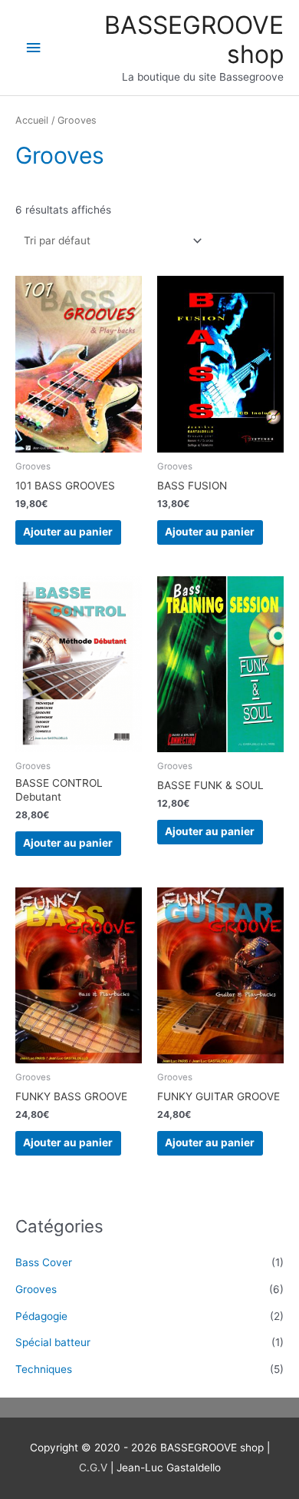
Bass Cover (43, 1262)
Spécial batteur (52, 1342)
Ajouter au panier (68, 532)
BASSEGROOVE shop (194, 39)
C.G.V (94, 1467)
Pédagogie (41, 1316)
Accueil (31, 120)
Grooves (36, 1289)
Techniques (43, 1369)
